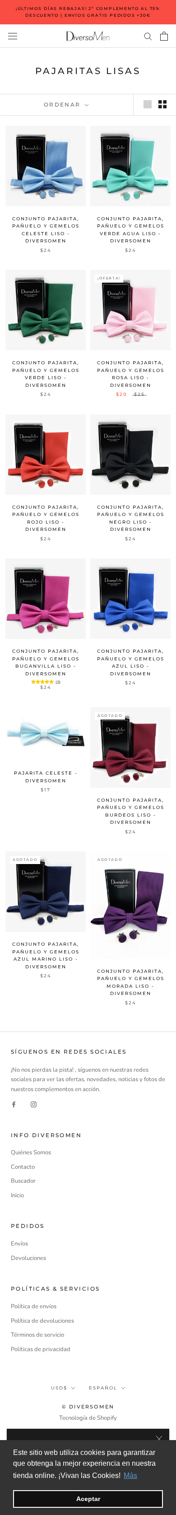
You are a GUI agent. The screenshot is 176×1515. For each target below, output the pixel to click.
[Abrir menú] (12, 36)
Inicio (17, 1195)
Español (103, 1388)
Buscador (23, 1181)
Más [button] (130, 1475)
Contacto (23, 1167)
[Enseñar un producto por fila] (148, 104)
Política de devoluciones (42, 1321)
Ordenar (63, 104)
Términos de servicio (37, 1335)
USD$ (59, 1388)
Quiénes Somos (31, 1152)
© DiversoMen (88, 1406)
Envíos (19, 1244)
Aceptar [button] (88, 1498)
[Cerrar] (159, 1439)
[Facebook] (14, 1104)
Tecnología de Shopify (88, 1418)
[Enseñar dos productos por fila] (162, 104)
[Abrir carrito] (164, 36)
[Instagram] (34, 1104)
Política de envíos (33, 1306)
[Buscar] (148, 36)
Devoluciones (28, 1258)
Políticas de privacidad (40, 1349)
